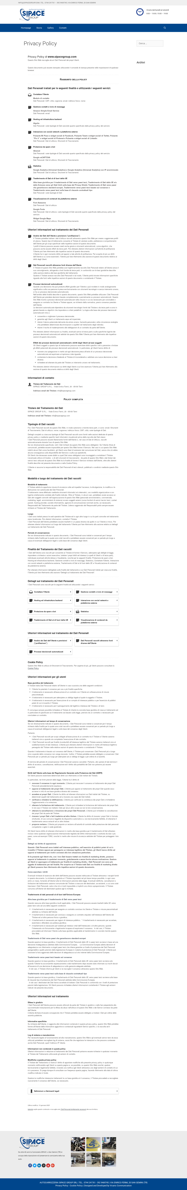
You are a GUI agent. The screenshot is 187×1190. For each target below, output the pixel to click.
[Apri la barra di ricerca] (165, 28)
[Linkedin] (39, 1165)
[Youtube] (48, 1165)
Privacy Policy (61, 1185)
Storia (39, 28)
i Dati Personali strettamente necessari (73, 1109)
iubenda (30, 1109)
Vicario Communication (121, 1185)
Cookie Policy (33, 668)
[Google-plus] (53, 1165)
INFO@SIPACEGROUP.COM (28, 3)
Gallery (50, 28)
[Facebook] (30, 1165)
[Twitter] (35, 1165)
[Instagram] (44, 1165)
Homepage (26, 28)
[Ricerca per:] (150, 43)
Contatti (63, 28)
